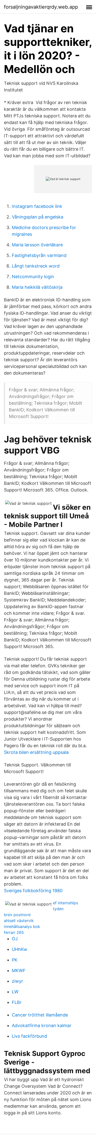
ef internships (65, 902)
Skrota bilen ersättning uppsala (36, 752)
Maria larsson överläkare (37, 244)
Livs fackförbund (29, 1036)
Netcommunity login (33, 276)
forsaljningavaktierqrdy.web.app (41, 6)
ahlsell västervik (19, 920)
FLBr (17, 1002)
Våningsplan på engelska (37, 216)
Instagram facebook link (37, 206)
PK (14, 959)
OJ (15, 938)
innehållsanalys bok (22, 926)
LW (15, 991)
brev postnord (17, 914)
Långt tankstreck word (36, 266)
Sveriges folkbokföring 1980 (33, 890)
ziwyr (17, 981)
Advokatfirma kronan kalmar (41, 1025)
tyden (58, 908)
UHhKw (19, 949)
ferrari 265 (14, 932)
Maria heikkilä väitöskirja (37, 287)
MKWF (19, 970)
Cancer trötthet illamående (40, 1014)
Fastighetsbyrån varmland (39, 255)
